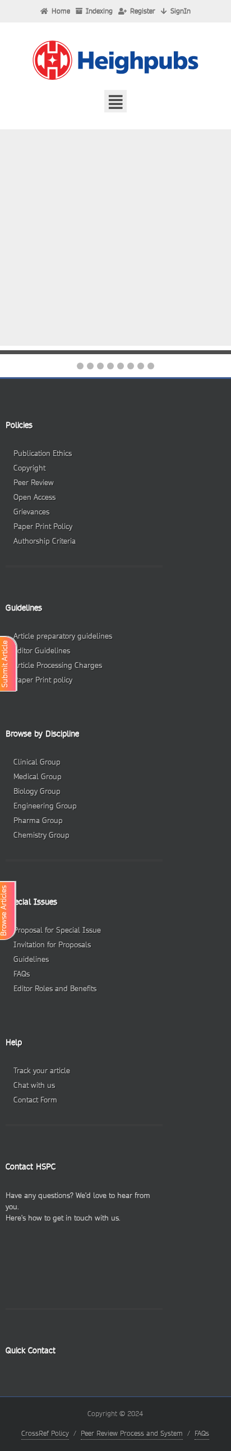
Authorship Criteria (44, 541)
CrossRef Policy (45, 1433)
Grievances (31, 512)
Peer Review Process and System (132, 1433)
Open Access (34, 497)
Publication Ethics (42, 453)
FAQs (202, 1433)
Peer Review (33, 482)
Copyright (29, 468)
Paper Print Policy (42, 526)
